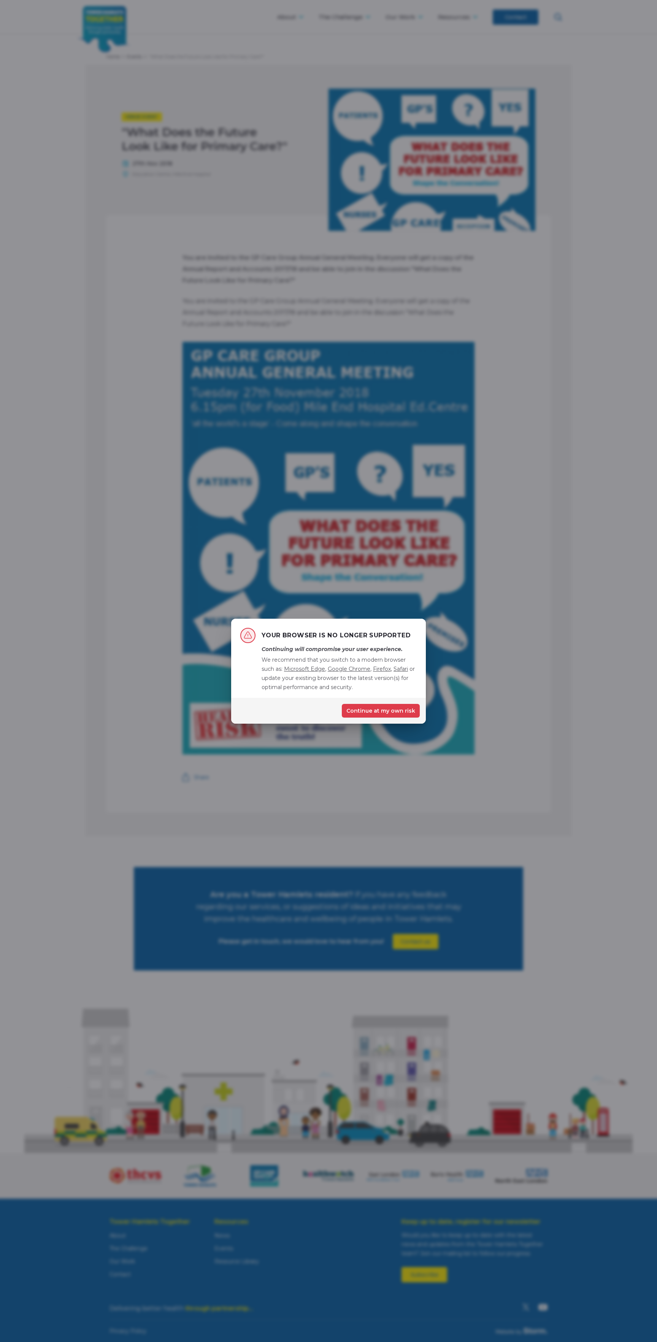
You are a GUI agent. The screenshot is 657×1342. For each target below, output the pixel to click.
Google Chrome (349, 668)
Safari (401, 668)
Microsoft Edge (304, 668)
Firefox (382, 668)
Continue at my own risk (380, 710)
